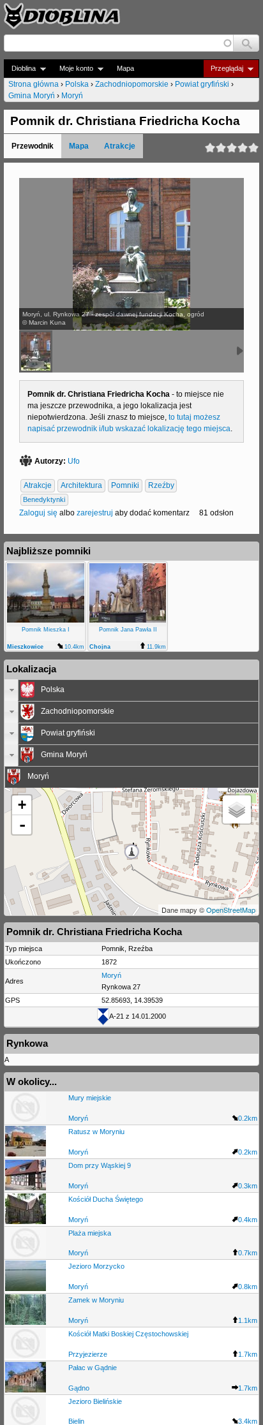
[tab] (131, 690)
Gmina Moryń (31, 95)
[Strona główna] (62, 16)
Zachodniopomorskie (132, 84)
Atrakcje (119, 146)
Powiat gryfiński (202, 84)
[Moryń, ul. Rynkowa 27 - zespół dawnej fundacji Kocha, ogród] (35, 351)
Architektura (81, 486)
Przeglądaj (223, 68)
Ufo (74, 461)
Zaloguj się (38, 512)
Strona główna (33, 84)
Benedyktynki (44, 500)
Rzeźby (161, 486)
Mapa (125, 68)
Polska (77, 84)
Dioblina (20, 68)
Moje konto (72, 68)
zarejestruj (95, 512)
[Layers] (237, 809)
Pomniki (125, 486)
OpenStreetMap (230, 909)
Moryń (72, 95)
